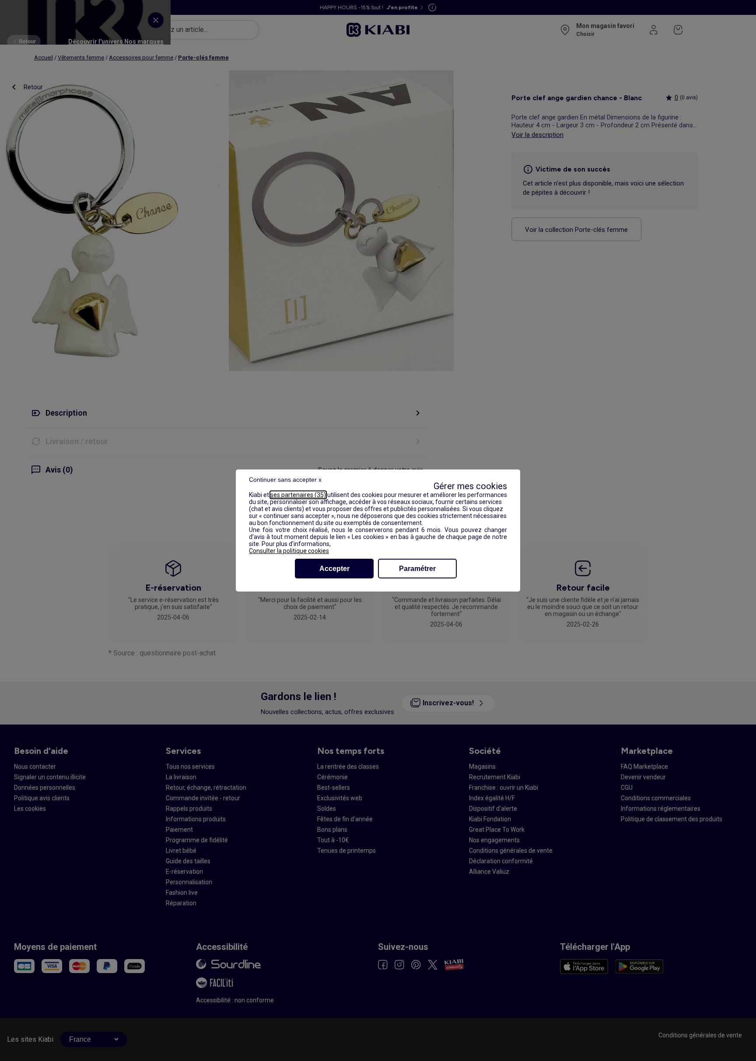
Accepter (334, 568)
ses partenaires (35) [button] (298, 494)
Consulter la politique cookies (289, 550)
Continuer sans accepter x (285, 479)
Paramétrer (417, 568)
